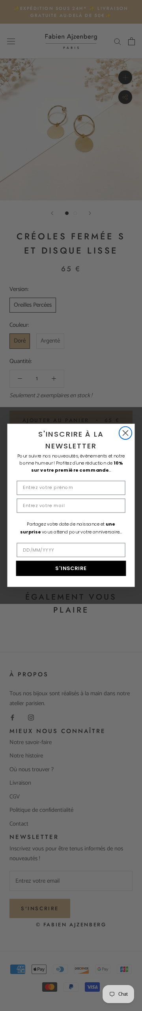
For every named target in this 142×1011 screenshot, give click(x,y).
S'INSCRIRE (70, 568)
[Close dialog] (125, 433)
